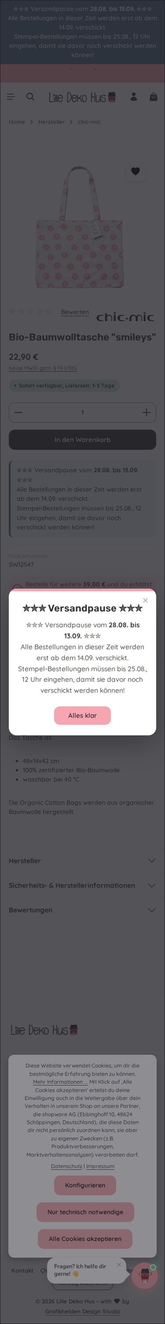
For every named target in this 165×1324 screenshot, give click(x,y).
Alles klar (82, 715)
